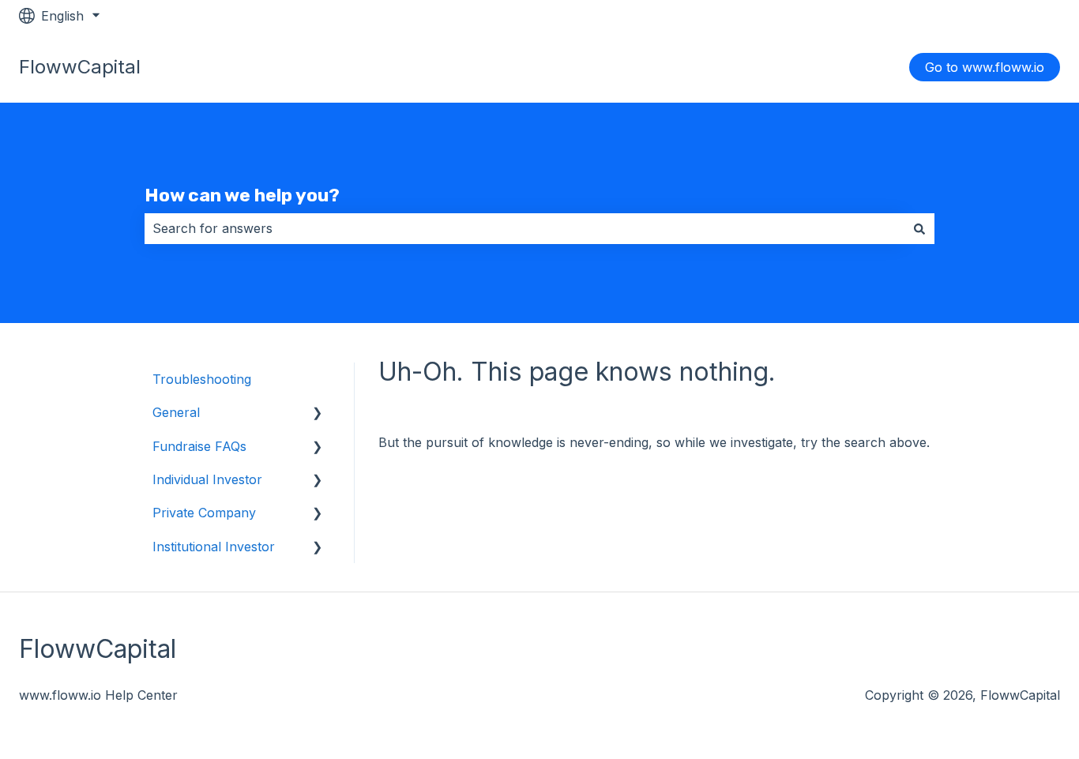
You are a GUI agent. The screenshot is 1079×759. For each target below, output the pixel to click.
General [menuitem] (176, 412)
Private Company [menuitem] (204, 512)
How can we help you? (242, 195)
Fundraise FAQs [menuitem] (199, 446)
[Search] (919, 228)
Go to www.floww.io (984, 67)
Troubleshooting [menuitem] (201, 379)
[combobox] (524, 228)
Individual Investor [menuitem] (207, 479)
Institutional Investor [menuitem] (213, 546)
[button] (317, 413)
